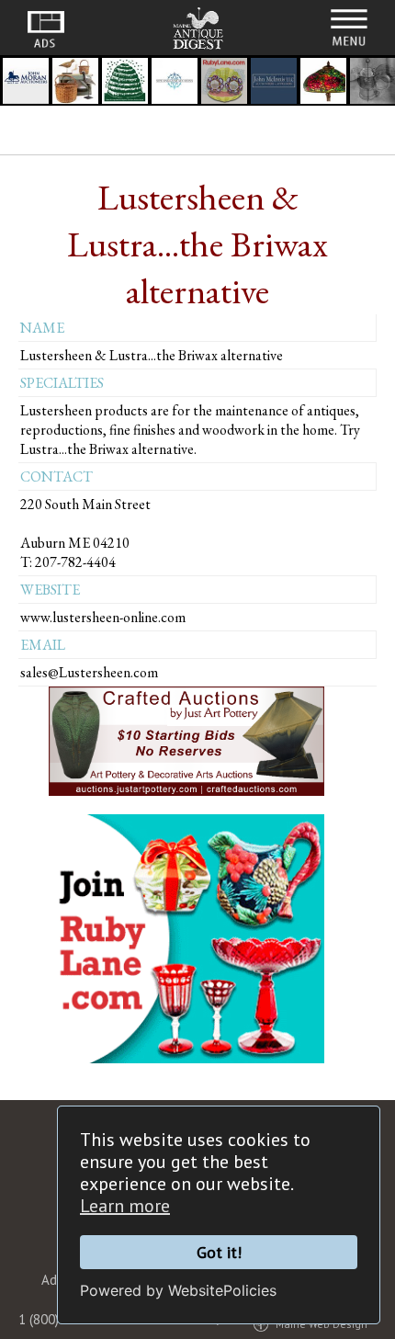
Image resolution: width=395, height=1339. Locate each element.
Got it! (219, 1252)
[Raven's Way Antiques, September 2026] (75, 83)
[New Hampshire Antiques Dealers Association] (125, 83)
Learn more (125, 1206)
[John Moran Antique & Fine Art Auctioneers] (26, 83)
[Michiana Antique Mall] (323, 83)
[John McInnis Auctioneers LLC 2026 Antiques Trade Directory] (274, 83)
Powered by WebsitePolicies (178, 1290)
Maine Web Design (321, 1324)
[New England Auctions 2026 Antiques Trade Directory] (175, 83)
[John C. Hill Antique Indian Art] (224, 83)
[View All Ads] (46, 29)
